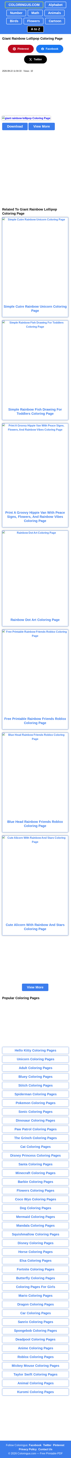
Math (35, 13)
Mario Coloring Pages (35, 1295)
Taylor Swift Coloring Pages (35, 1374)
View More (41, 126)
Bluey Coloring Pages (35, 1076)
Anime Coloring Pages (35, 1348)
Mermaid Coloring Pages (35, 1217)
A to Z (35, 29)
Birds (14, 21)
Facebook (52, 48)
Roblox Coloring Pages (36, 1357)
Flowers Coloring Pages (35, 1190)
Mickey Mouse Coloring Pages (35, 1365)
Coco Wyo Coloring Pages (35, 1199)
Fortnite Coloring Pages (35, 1269)
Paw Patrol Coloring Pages (36, 1129)
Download (15, 126)
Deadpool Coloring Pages (35, 1339)
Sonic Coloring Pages (35, 1111)
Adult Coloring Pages (35, 1068)
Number (16, 13)
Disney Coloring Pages (35, 1243)
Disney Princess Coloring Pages (35, 1155)
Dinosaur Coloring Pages (35, 1120)
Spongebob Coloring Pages (35, 1330)
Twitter (38, 59)
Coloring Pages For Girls (35, 1287)
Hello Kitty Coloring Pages (35, 1050)
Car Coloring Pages (35, 1313)
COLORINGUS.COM (24, 5)
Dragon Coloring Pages (35, 1304)
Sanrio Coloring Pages (35, 1322)
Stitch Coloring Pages (35, 1085)
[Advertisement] (27, 94)
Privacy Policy (28, 1449)
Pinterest (23, 48)
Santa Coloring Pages (35, 1164)
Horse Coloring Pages (35, 1252)
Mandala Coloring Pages (35, 1225)
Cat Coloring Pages (35, 1147)
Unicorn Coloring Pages (35, 1059)
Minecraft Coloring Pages (35, 1173)
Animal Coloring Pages (36, 1383)
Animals (54, 13)
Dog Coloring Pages (35, 1208)
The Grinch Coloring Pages (35, 1138)
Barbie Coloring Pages (35, 1182)
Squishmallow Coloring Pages (35, 1234)
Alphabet (56, 5)
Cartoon (55, 21)
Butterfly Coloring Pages (35, 1278)
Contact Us (45, 1449)
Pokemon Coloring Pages (35, 1103)
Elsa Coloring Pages (36, 1260)
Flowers (33, 21)
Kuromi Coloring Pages (35, 1392)
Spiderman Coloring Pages (36, 1094)
